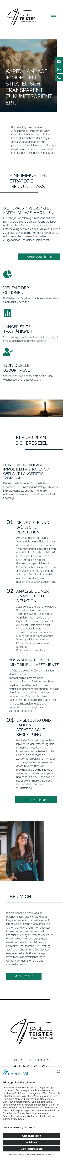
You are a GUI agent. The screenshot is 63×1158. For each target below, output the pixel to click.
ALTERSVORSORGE (31, 1066)
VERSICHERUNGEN (31, 1060)
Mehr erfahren (23, 976)
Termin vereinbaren (39, 256)
